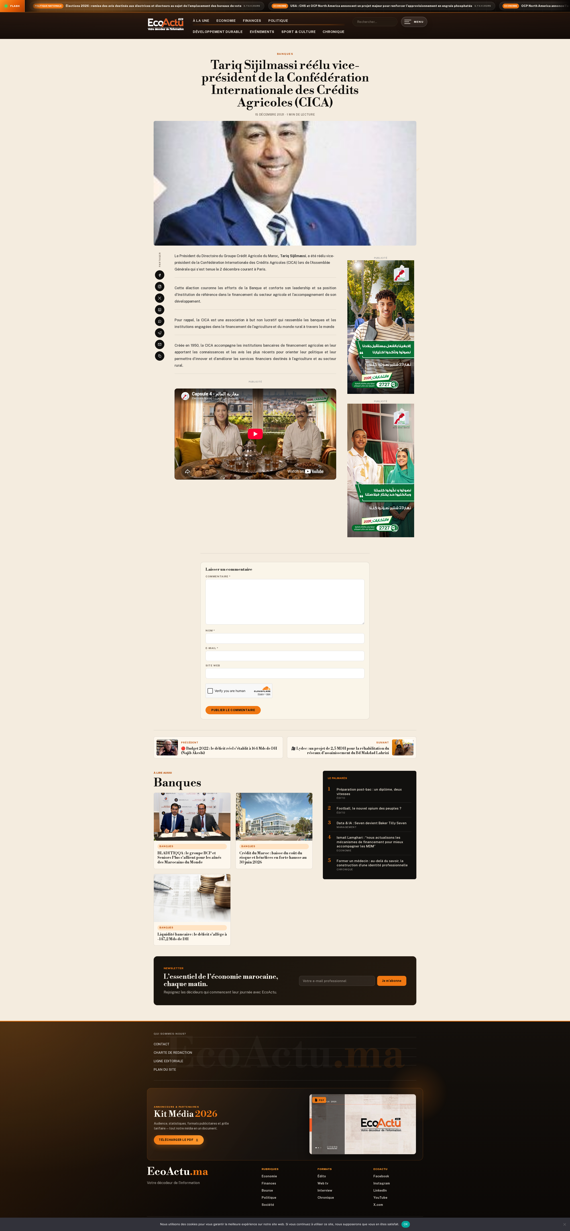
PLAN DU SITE (165, 1069)
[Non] (564, 1224)
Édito (322, 1176)
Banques (285, 53)
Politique (278, 20)
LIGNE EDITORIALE (168, 1061)
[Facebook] (159, 275)
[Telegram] (159, 333)
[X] (159, 298)
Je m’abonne (391, 981)
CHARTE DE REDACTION (173, 1052)
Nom (210, 630)
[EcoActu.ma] (166, 24)
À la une (201, 20)
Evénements (262, 31)
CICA (205, 320)
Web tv (323, 1183)
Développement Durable (218, 31)
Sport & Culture (298, 31)
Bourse (267, 1190)
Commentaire (218, 576)
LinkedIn (380, 1190)
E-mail (212, 648)
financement (296, 345)
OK (406, 1224)
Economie (226, 20)
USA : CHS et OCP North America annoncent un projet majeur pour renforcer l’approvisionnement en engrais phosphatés (381, 6)
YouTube (380, 1197)
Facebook (381, 1176)
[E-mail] (159, 344)
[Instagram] (159, 286)
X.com (378, 1205)
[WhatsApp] (159, 321)
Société (268, 1205)
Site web (213, 665)
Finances (252, 20)
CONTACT (161, 1044)
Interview (325, 1190)
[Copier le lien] (159, 356)
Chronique (333, 31)
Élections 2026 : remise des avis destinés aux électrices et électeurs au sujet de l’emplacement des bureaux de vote (153, 6)
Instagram (381, 1183)
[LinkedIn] (159, 309)
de (249, 327)
